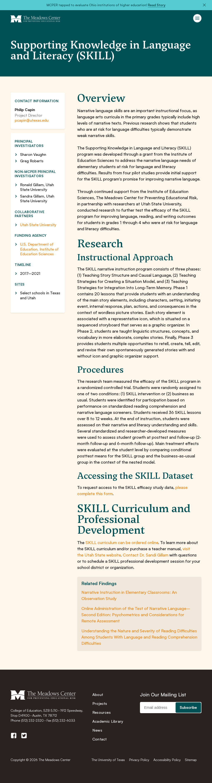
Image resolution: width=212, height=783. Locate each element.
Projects (99, 703)
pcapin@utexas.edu (31, 120)
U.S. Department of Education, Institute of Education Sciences (39, 249)
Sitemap (191, 760)
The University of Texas (108, 760)
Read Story (156, 5)
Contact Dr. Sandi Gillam (145, 555)
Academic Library (107, 721)
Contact (99, 739)
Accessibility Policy (167, 760)
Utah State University (38, 224)
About (97, 694)
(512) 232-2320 (32, 720)
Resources (101, 712)
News (97, 730)
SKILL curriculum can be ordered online (122, 542)
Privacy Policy (139, 760)
